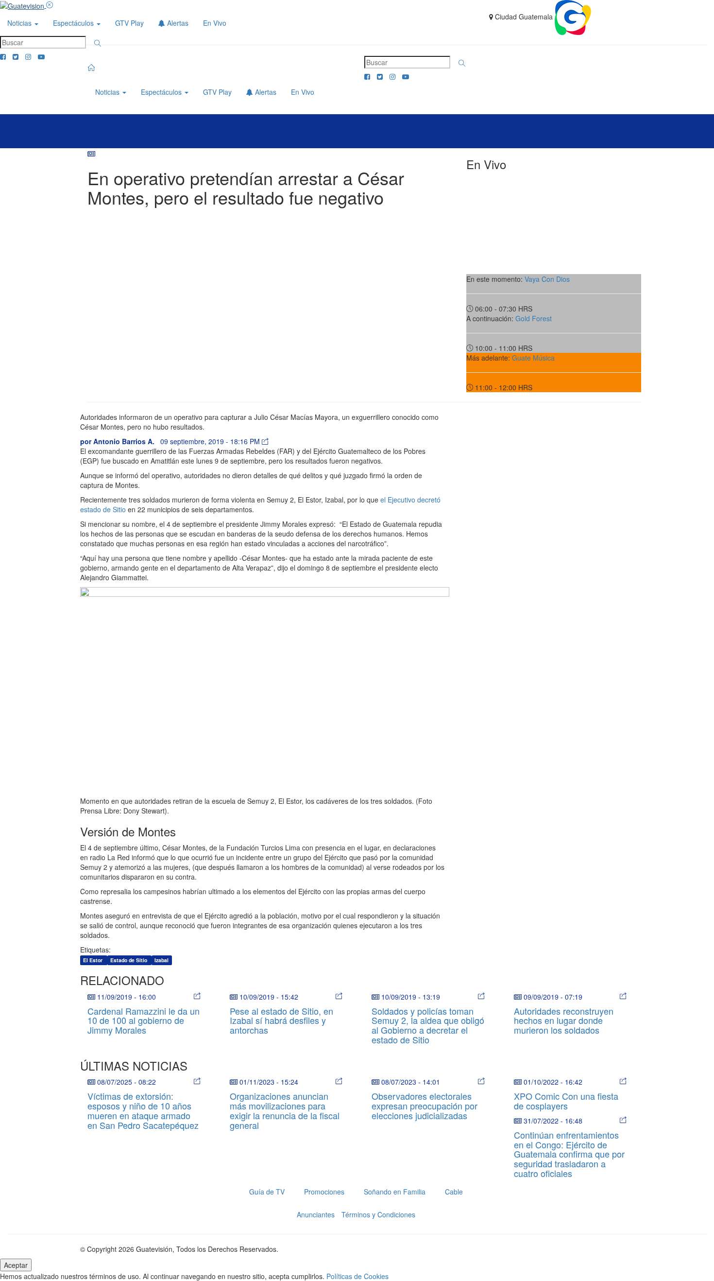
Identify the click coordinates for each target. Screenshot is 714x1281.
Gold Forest (533, 318)
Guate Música (533, 358)
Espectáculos (74, 23)
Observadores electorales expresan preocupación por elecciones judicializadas (424, 1106)
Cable (454, 1191)
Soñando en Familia (394, 1191)
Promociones (324, 1191)
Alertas (176, 23)
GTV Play (129, 23)
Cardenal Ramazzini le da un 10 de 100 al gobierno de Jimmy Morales (143, 1020)
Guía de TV (267, 1191)
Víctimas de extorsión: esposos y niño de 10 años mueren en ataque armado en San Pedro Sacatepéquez (143, 1110)
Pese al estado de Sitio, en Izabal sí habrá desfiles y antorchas (281, 1020)
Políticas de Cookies (357, 1276)
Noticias (20, 23)
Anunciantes (316, 1214)
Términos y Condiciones (378, 1214)
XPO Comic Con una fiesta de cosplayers (566, 1101)
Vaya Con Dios (547, 279)
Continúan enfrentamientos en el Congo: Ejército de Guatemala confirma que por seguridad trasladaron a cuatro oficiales (569, 1153)
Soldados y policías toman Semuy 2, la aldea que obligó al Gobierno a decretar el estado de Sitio (428, 1025)
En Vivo (214, 23)
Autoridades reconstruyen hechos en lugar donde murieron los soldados (563, 1020)
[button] (97, 43)
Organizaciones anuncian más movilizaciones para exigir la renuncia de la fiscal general (285, 1110)
